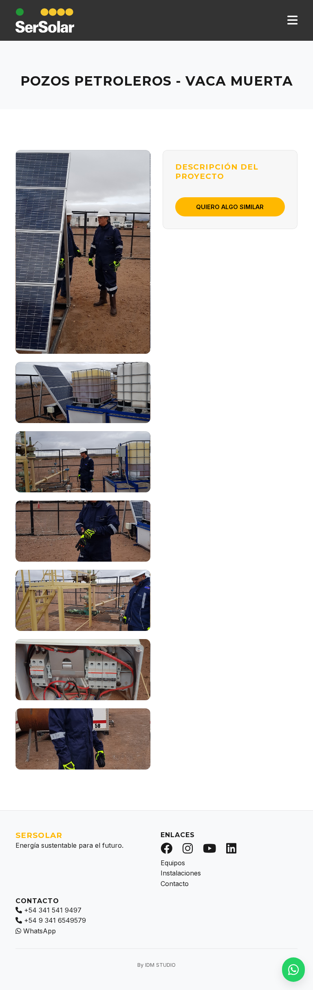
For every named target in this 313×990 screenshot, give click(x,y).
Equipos (173, 863)
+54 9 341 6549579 (55, 920)
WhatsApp (39, 931)
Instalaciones (181, 873)
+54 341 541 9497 (53, 910)
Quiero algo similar (230, 206)
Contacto (175, 884)
